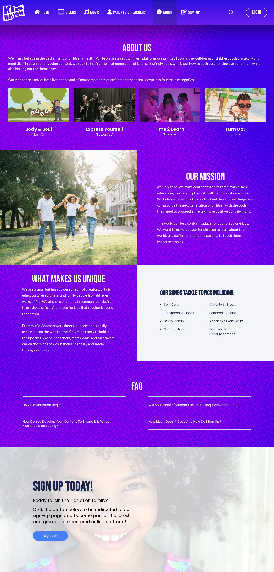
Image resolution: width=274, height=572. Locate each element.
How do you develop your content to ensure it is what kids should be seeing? (66, 423)
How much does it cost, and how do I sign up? (184, 421)
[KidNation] (15, 12)
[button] (74, 408)
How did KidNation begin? (42, 405)
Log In (256, 12)
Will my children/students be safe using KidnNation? (189, 405)
